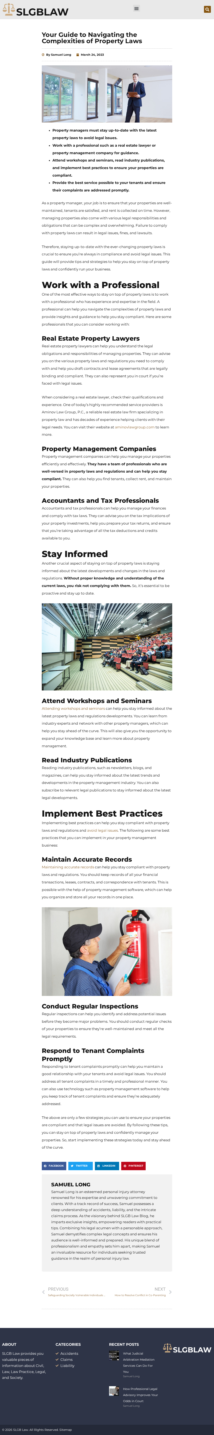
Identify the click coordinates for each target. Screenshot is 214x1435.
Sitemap (65, 1430)
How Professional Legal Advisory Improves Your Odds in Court (140, 1395)
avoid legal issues (102, 830)
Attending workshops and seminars (73, 708)
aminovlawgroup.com (135, 427)
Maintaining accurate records (68, 867)
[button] (136, 8)
